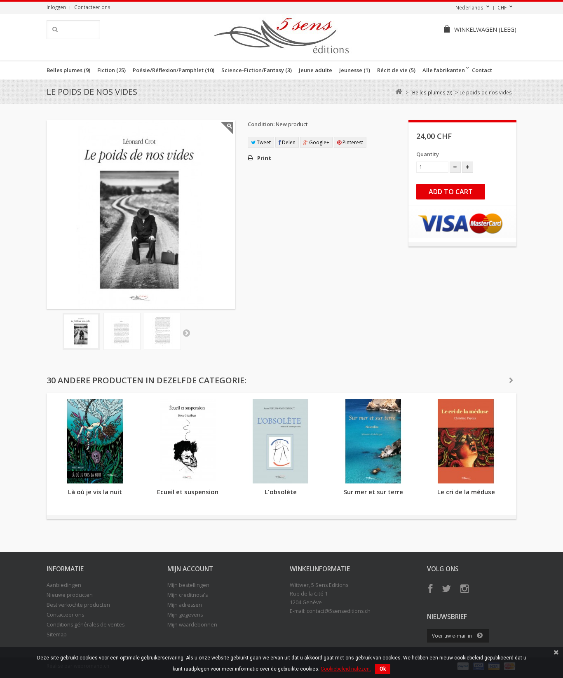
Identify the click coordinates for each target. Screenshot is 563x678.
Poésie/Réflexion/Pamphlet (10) (173, 70)
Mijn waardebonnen (192, 624)
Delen (288, 142)
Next (186, 332)
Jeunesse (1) (354, 70)
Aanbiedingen (64, 585)
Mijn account (190, 568)
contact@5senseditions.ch (339, 611)
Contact (482, 70)
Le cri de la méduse (466, 492)
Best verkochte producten (78, 604)
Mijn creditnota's (187, 594)
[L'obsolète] (280, 441)
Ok (383, 669)
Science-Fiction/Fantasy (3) (256, 70)
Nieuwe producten (70, 594)
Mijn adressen (184, 604)
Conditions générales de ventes (85, 624)
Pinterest (352, 142)
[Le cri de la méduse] (466, 441)
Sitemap (57, 634)
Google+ (318, 142)
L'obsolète (281, 492)
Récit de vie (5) (396, 70)
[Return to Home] (398, 92)
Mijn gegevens (185, 614)
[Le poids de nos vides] (81, 331)
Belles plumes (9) (68, 70)
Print (264, 158)
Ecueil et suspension (187, 492)
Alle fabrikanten (443, 70)
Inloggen (56, 7)
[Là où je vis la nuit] (95, 441)
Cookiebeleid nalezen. (346, 669)
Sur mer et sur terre (373, 492)
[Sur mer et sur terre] (373, 441)
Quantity (427, 154)
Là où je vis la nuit (95, 492)
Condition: (261, 124)
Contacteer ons (92, 7)
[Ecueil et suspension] (187, 441)
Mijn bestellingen (188, 585)
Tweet (263, 142)
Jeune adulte (315, 70)
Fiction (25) (111, 70)
